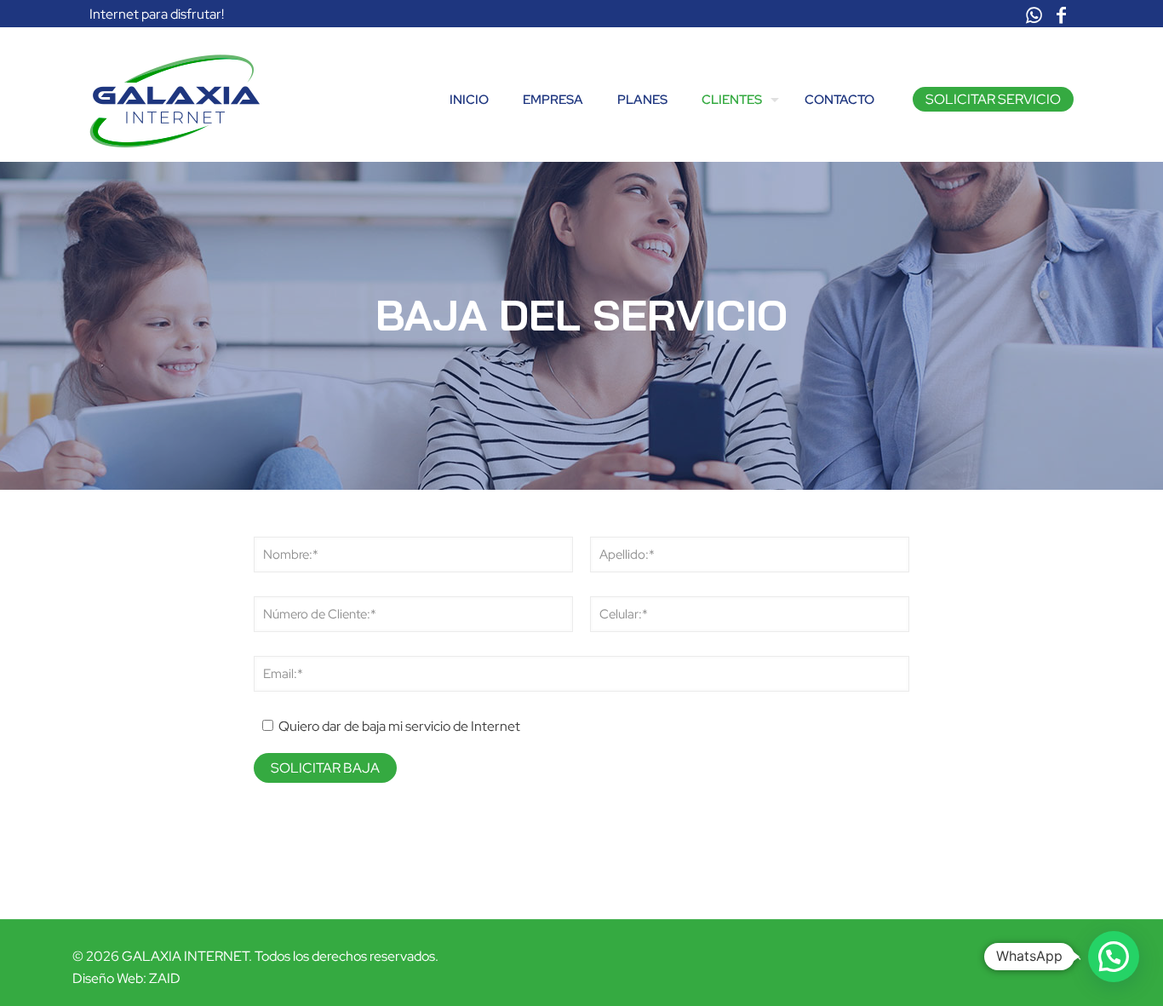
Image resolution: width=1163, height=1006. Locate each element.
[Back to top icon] (1073, 956)
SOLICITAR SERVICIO (993, 99)
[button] (1113, 956)
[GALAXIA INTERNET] (174, 99)
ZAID (164, 978)
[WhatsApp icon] (1033, 15)
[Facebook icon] (1060, 15)
